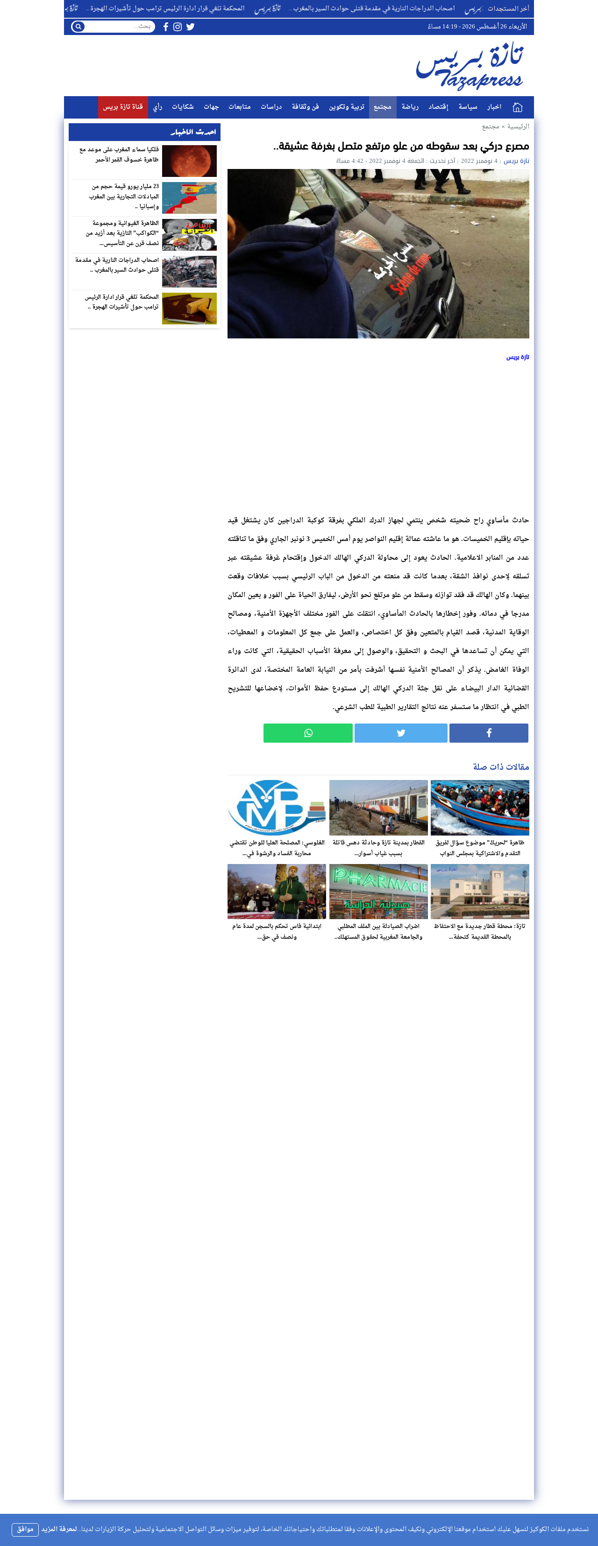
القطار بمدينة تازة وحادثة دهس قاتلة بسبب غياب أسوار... (378, 848)
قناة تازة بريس (123, 107)
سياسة (467, 107)
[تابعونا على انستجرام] (177, 27)
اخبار (494, 107)
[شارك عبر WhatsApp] (308, 733)
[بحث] (78, 26)
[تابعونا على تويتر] (190, 27)
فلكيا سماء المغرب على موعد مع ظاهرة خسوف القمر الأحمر (119, 155)
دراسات (271, 107)
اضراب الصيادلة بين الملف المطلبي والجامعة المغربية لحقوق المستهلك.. (378, 931)
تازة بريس (516, 161)
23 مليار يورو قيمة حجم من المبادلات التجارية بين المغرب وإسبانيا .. (124, 197)
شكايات (183, 107)
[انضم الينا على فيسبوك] (165, 27)
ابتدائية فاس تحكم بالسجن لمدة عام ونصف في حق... (276, 931)
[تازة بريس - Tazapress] (471, 65)
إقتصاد (438, 107)
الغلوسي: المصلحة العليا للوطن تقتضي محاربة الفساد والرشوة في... (277, 848)
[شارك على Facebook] (489, 733)
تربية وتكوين (346, 107)
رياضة (410, 107)
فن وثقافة (305, 107)
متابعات (239, 107)
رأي (157, 107)
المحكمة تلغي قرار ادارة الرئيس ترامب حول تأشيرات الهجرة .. (204, 8)
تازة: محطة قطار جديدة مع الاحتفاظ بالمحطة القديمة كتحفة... (480, 931)
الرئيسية (517, 107)
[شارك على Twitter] (401, 733)
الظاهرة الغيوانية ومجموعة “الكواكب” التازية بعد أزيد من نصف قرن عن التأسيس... (122, 233)
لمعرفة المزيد (59, 1529)
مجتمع (383, 107)
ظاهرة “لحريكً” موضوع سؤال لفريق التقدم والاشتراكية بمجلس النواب (480, 848)
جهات (211, 107)
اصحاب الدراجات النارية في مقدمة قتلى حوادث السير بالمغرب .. (410, 8)
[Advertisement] (378, 436)
